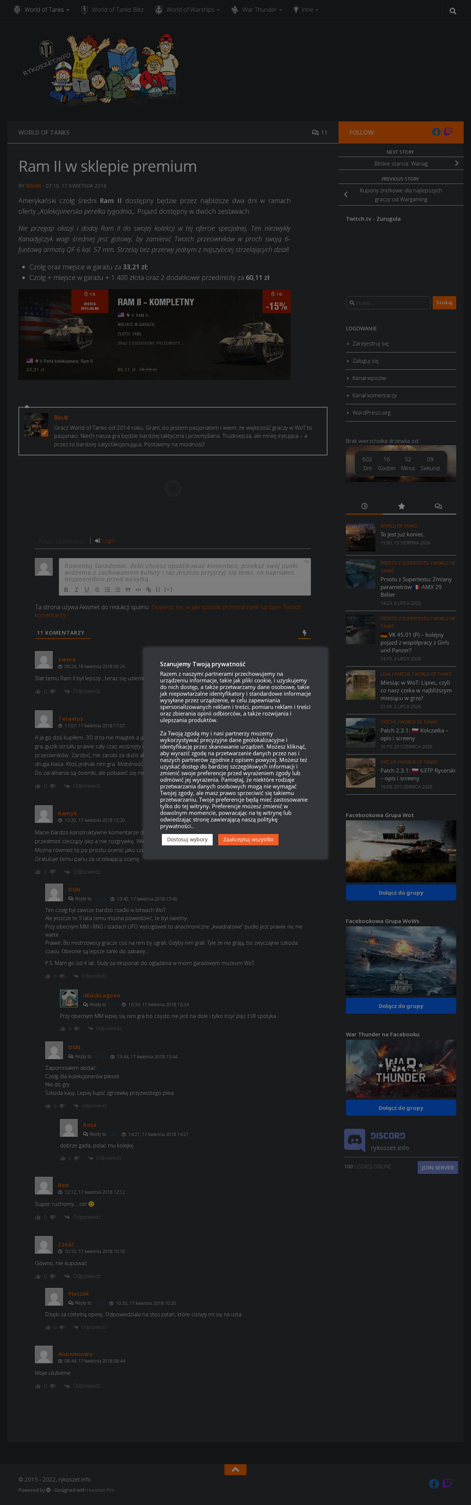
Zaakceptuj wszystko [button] (248, 839)
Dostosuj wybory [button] (187, 839)
